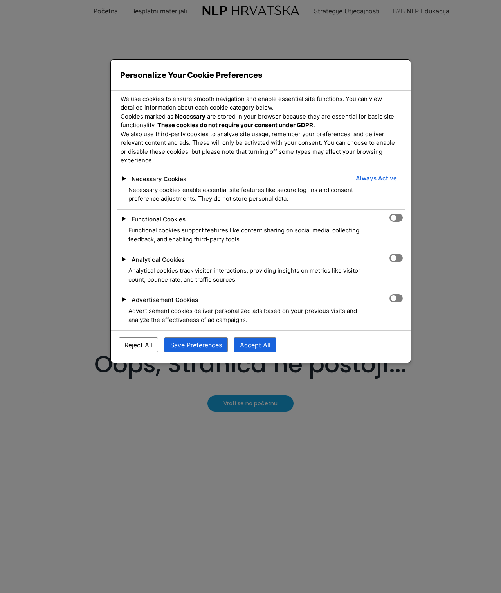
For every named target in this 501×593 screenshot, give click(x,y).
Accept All (255, 345)
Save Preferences (196, 345)
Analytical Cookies (158, 259)
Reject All (138, 345)
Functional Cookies (159, 219)
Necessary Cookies (159, 179)
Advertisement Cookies (165, 300)
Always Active (376, 178)
